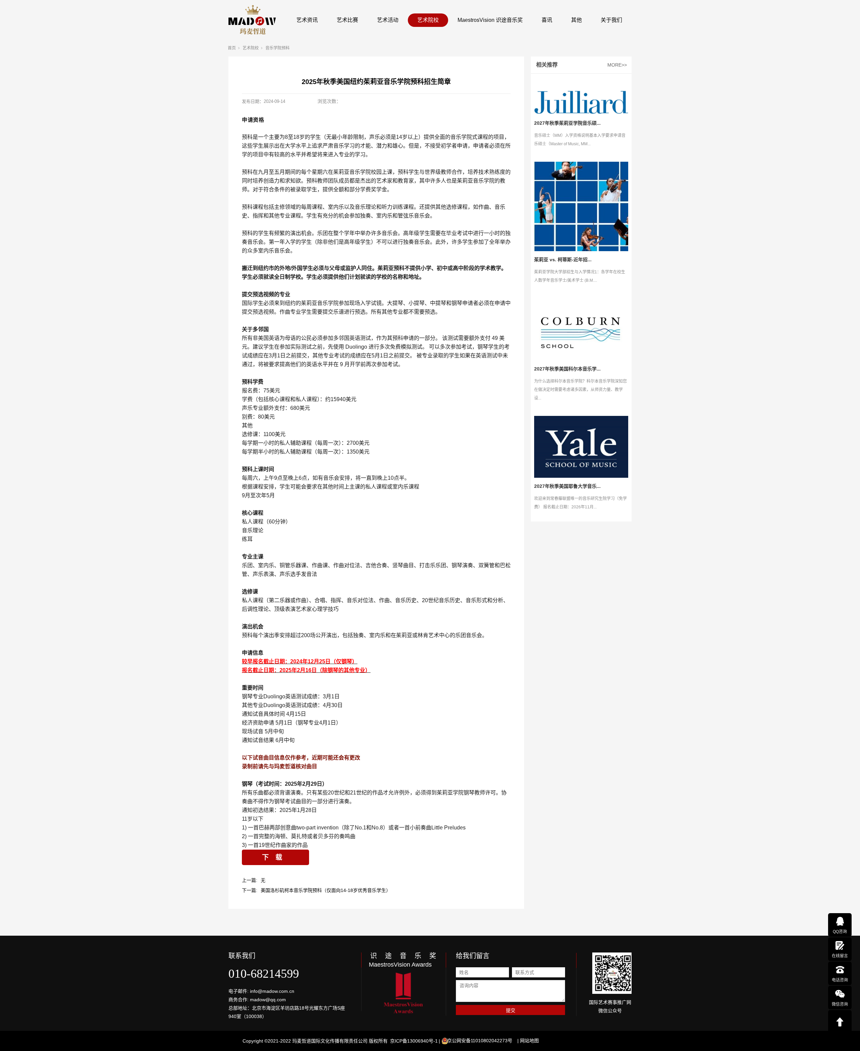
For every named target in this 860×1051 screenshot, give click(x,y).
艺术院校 (428, 20)
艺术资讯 (307, 20)
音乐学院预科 (277, 48)
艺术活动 (387, 20)
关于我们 (611, 20)
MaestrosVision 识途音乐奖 (490, 20)
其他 (576, 20)
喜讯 (547, 20)
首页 (232, 48)
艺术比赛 (347, 20)
